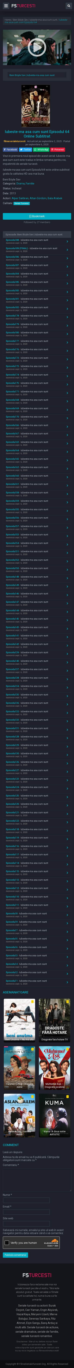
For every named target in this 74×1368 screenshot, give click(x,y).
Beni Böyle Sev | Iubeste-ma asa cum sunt (32, 75)
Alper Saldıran (20, 198)
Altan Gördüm (38, 198)
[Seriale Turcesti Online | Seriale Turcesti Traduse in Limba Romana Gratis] (23, 8)
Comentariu (11, 1165)
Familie (30, 183)
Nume (7, 1194)
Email (7, 1206)
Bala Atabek (55, 198)
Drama (21, 183)
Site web (8, 1218)
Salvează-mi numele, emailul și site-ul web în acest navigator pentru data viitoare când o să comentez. (33, 1232)
